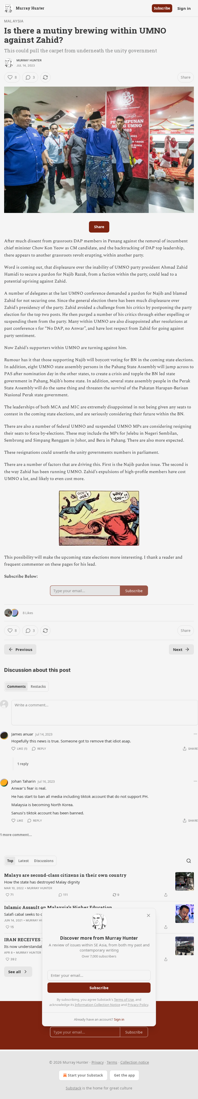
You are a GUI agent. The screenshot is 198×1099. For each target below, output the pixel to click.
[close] (148, 915)
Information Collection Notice (97, 1004)
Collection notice (134, 1062)
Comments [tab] (16, 686)
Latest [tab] (23, 860)
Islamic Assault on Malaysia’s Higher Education (58, 907)
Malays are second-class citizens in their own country (65, 875)
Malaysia (14, 21)
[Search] (189, 861)
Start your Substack (85, 1075)
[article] (99, 885)
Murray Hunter (29, 60)
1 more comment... (16, 834)
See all (14, 971)
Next (178, 649)
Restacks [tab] (38, 686)
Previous (23, 649)
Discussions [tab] (43, 860)
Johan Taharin (23, 781)
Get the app (124, 1075)
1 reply (22, 764)
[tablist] (26, 686)
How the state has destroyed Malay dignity (42, 882)
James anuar (22, 734)
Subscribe (162, 8)
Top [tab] (10, 860)
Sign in (184, 8)
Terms (112, 1062)
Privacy (98, 1062)
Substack (73, 1088)
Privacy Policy (138, 1004)
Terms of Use (124, 999)
